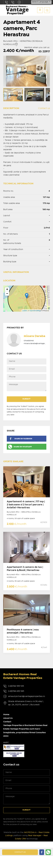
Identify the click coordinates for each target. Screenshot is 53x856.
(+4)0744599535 (6, 2)
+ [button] (7, 289)
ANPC (6, 742)
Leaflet (24, 310)
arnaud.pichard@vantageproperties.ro (19, 2)
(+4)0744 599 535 (16, 686)
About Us (8, 718)
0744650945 (29, 340)
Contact (7, 722)
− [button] (7, 293)
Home (6, 714)
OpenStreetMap (35, 310)
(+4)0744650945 (13, 2)
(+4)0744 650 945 (16, 691)
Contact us (44, 108)
